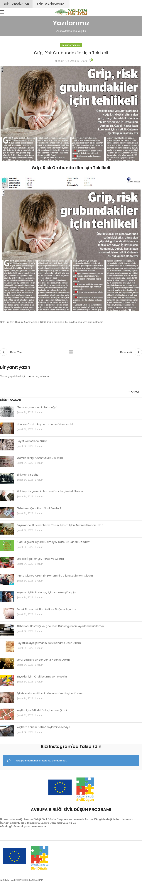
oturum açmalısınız (38, 376)
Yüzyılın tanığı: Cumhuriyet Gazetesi (40, 458)
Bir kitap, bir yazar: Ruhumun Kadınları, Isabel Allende (50, 491)
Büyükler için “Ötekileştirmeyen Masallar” (43, 676)
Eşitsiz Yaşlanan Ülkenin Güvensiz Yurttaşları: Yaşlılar (50, 693)
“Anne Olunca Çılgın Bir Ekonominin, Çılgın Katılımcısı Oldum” (55, 575)
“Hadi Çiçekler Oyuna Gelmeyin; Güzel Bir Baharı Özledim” (53, 542)
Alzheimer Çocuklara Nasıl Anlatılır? (39, 508)
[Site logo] (71, 11)
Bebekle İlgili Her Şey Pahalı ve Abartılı (40, 559)
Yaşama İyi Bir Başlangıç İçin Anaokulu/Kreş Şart (47, 592)
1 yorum (39, 412)
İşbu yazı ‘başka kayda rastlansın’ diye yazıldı (45, 424)
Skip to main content (51, 3)
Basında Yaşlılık (76, 30)
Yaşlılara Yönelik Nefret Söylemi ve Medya (43, 727)
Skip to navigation (16, 3)
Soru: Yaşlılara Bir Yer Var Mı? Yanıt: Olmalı (43, 660)
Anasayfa (61, 30)
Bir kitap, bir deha (27, 475)
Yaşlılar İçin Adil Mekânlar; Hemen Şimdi (42, 710)
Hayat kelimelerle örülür (32, 441)
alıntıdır (59, 60)
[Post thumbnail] (7, 411)
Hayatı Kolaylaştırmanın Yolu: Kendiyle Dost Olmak (49, 643)
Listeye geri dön (71, 352)
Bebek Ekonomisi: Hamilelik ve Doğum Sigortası (46, 609)
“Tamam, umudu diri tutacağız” (37, 407)
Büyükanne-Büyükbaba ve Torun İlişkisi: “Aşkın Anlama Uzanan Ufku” (60, 525)
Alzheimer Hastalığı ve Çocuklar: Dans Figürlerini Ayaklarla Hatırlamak (60, 626)
